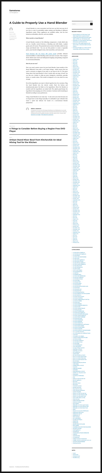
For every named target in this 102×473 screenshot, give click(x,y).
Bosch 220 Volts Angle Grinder (80, 356)
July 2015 (75, 216)
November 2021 (76, 117)
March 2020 (75, 142)
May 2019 (75, 157)
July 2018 (75, 172)
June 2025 (75, 79)
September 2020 (76, 137)
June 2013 (75, 236)
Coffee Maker (76, 364)
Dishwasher (75, 374)
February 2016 (76, 207)
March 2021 (75, 128)
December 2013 (76, 227)
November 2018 (76, 166)
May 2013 (75, 238)
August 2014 (75, 219)
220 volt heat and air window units (80, 286)
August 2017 (75, 186)
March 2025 (75, 81)
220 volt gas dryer (77, 281)
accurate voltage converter (79, 347)
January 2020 (76, 145)
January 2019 (76, 163)
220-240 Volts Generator (78, 331)
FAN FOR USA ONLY (77, 386)
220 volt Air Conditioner (78, 277)
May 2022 (75, 109)
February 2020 (76, 144)
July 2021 (75, 123)
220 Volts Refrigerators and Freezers (81, 324)
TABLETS (75, 434)
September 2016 (76, 200)
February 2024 (76, 94)
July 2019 (75, 154)
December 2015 (76, 210)
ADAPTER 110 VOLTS (77, 349)
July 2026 (75, 60)
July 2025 (75, 78)
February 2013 (76, 242)
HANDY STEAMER (77, 391)
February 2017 (76, 192)
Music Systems (76, 416)
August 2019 (75, 153)
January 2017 (76, 194)
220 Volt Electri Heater (78, 279)
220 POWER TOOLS (77, 274)
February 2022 (76, 113)
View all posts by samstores (47, 114)
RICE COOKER (76, 425)
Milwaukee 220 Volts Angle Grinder (81, 405)
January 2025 (76, 84)
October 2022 (76, 101)
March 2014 (75, 223)
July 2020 (75, 139)
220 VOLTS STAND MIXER (78, 327)
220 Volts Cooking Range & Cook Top (81, 299)
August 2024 (75, 88)
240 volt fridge (76, 343)
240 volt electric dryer (78, 342)
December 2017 (76, 181)
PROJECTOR (75, 421)
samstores (11, 32)
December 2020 (76, 132)
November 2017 (76, 182)
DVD (74, 377)
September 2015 (76, 214)
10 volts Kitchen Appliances (79, 252)
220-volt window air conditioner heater (81, 333)
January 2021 (76, 131)
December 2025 (76, 71)
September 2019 (76, 151)
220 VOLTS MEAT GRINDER (79, 317)
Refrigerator (75, 422)
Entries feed (75, 454)
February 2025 (76, 82)
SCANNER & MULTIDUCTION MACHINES (82, 427)
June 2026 (75, 62)
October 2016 (76, 198)
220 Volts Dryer (76, 302)
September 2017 (76, 185)
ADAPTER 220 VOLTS (77, 350)
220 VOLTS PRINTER (77, 321)
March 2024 (75, 93)
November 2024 (76, 85)
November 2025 (76, 72)
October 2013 (76, 230)
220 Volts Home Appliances (79, 312)
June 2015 (75, 217)
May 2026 (75, 63)
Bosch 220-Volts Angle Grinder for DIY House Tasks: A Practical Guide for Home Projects (82, 45)
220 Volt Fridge (76, 280)
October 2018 (76, 167)
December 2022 (76, 98)
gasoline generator (77, 387)
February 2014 (76, 225)
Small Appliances (76, 430)
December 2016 (76, 195)
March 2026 (75, 66)
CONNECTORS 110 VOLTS (78, 365)
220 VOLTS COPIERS (77, 301)
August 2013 (75, 233)
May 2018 (75, 175)
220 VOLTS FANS (76, 306)
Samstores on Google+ (36, 114)
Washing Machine (77, 443)
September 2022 (76, 103)
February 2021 (76, 129)
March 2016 (75, 205)
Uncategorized (76, 437)
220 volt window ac (77, 295)
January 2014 (76, 226)
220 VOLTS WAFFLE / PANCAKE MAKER (81, 330)
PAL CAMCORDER (77, 418)
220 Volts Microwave (77, 318)
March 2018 (75, 178)
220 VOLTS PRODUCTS (78, 323)
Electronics (75, 384)
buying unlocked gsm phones (79, 362)
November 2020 (76, 134)
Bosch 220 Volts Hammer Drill (79, 359)
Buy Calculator (76, 361)
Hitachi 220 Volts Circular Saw (79, 393)
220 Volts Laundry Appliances (79, 315)
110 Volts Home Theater (78, 261)
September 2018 (76, 169)
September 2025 (76, 75)
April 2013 (75, 239)
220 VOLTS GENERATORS (78, 311)
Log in (74, 453)
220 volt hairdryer (77, 284)
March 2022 (75, 112)
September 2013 (76, 232)
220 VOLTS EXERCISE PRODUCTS (80, 305)
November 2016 (76, 197)
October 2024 (76, 87)
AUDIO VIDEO (76, 353)
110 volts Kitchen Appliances (79, 262)
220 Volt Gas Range (77, 283)
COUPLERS (75, 369)
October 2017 (76, 183)
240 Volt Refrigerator (77, 345)
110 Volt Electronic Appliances (79, 254)
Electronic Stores (76, 383)
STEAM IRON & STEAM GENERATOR (81, 432)
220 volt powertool (77, 290)
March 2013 (75, 241)
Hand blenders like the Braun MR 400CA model (41, 53)
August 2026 (76, 59)
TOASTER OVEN (76, 435)
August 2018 (75, 170)
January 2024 (76, 95)
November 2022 (76, 100)
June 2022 (75, 107)
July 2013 (75, 235)
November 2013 (76, 229)
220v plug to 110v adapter (78, 336)
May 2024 (75, 90)
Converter (75, 367)
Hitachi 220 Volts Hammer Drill (80, 394)
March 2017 (75, 191)
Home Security (76, 399)
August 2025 (75, 76)
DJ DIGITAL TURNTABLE (78, 375)
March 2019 (75, 160)
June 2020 (75, 141)
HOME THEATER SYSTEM (78, 400)
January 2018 (76, 179)
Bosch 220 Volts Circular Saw (79, 358)
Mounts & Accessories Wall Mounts (81, 410)
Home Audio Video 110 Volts (79, 397)
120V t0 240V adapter (77, 270)
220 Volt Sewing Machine (78, 292)
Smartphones (76, 431)
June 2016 (75, 201)
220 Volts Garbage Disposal (79, 308)
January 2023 (76, 97)
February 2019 (76, 161)
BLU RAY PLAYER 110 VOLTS (79, 355)
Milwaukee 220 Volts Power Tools (80, 408)
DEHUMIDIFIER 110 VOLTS (79, 371)
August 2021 (75, 122)
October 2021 (76, 119)
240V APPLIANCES (77, 346)
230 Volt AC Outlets (77, 339)
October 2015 (76, 213)
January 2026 (76, 69)
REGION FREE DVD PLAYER (79, 424)
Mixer (74, 409)
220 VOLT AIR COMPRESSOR (79, 276)
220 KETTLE (75, 273)
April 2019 (75, 159)
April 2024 (75, 91)
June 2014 (75, 220)
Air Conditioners (76, 352)
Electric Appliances (77, 380)
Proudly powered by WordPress (22, 466)
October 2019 (76, 150)
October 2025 (76, 73)
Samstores (14, 10)
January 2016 (76, 208)
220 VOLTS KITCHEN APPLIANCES (80, 314)
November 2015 (76, 211)
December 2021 (76, 116)
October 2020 (76, 135)
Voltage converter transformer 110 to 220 (82, 440)
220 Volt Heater (76, 287)
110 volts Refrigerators (78, 267)
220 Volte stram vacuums (78, 296)
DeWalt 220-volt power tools (79, 372)
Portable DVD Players (77, 419)
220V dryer (75, 334)
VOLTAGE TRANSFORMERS (79, 441)
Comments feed (76, 456)
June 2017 (75, 188)
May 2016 (75, 203)
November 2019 (76, 148)
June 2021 (75, 125)
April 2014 (75, 222)
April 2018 (75, 176)
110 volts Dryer (76, 258)
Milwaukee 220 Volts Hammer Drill (80, 406)
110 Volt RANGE (76, 255)
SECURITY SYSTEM (77, 428)
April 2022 (75, 110)
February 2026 (76, 68)
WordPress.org (76, 457)
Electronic (75, 381)
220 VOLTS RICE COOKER (78, 325)
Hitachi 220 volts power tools (79, 396)
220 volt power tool (77, 289)
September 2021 (76, 120)
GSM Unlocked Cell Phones (79, 390)
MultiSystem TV (76, 415)
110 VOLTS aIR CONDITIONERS (79, 257)
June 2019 (75, 156)
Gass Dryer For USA (77, 389)
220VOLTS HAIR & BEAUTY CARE (80, 337)
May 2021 (75, 126)
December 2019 (76, 147)
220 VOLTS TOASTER (77, 328)
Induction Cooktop (77, 402)
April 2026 (75, 65)
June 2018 (75, 173)
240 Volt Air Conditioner (78, 340)
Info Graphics (76, 403)
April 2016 (75, 204)
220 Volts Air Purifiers (78, 298)
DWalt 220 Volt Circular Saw (79, 378)
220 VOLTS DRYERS (77, 303)
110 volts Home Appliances (79, 259)
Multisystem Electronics (78, 412)
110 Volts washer (76, 268)
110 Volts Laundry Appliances (79, 264)
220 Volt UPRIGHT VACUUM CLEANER (81, 293)
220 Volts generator (77, 309)
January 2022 (76, 115)
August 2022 (75, 104)
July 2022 (75, 106)
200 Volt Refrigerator (77, 271)
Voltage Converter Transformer (80, 438)
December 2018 (76, 164)
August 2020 (75, 138)
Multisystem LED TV (77, 413)
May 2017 (75, 189)
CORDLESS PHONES (77, 368)
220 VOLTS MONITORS (78, 320)
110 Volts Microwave (77, 265)
